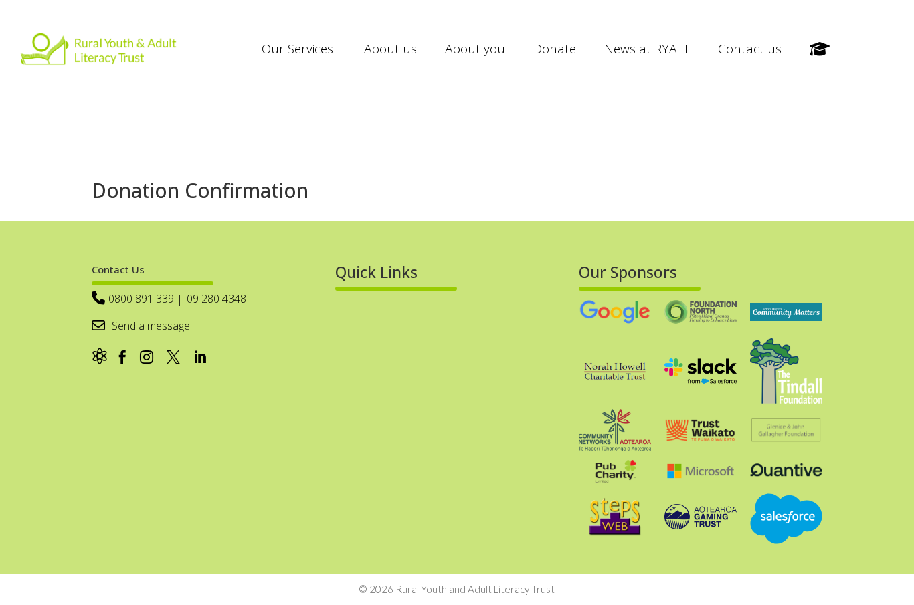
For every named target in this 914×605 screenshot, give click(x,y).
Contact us (750, 48)
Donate (554, 48)
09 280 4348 (216, 298)
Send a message (151, 325)
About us (390, 48)
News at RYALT (647, 48)
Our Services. (299, 48)
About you (475, 48)
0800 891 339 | (145, 298)
